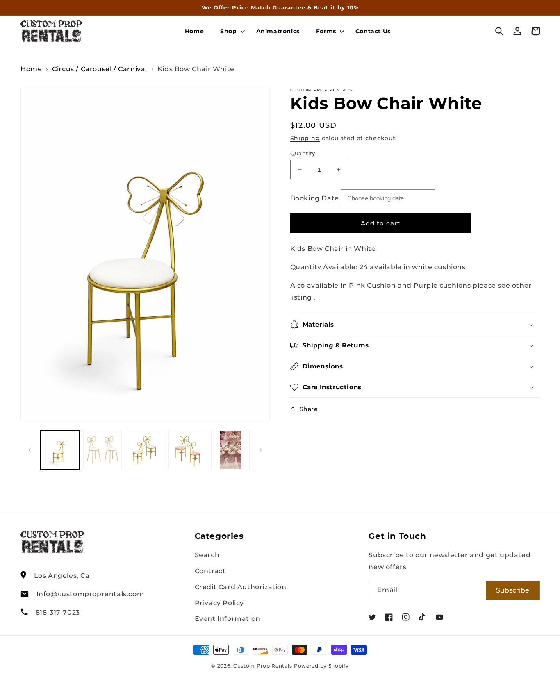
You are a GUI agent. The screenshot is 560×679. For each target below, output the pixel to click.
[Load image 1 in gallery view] (60, 450)
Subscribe (512, 590)
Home (31, 69)
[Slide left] (29, 450)
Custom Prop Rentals (262, 666)
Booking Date (314, 198)
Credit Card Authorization (241, 587)
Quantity (302, 153)
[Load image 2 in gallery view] (102, 450)
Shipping (305, 138)
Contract (210, 571)
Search (207, 555)
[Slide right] (261, 450)
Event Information (227, 618)
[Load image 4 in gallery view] (187, 450)
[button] (230, 31)
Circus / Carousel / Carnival (99, 69)
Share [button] (309, 409)
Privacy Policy (219, 603)
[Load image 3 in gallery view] (145, 450)
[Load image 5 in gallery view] (230, 450)
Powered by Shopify (321, 666)
